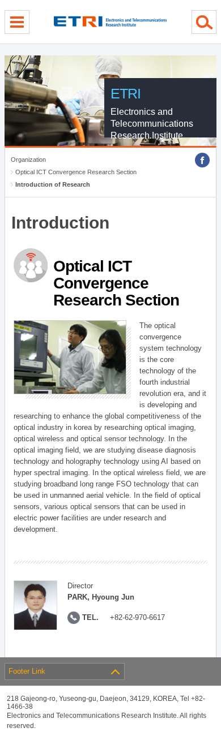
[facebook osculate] (202, 160)
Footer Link (26, 671)
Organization (28, 159)
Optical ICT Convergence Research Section (76, 172)
